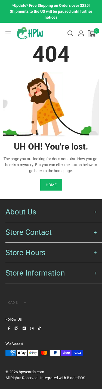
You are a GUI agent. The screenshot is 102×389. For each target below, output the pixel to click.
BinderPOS (76, 378)
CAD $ (13, 303)
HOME (51, 185)
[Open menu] (8, 33)
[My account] (81, 33)
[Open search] (70, 33)
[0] (92, 33)
